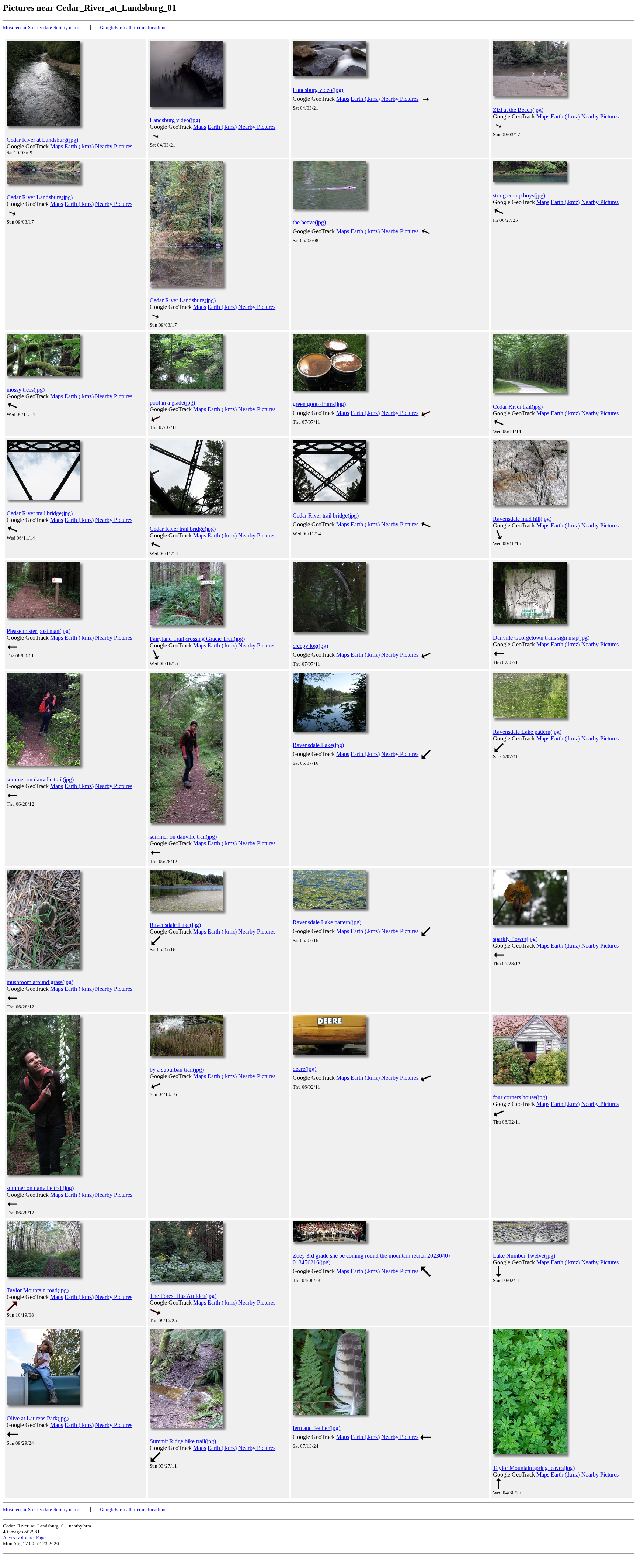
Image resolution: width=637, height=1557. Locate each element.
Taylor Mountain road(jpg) (38, 1290)
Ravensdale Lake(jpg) (318, 745)
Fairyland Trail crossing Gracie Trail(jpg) (197, 639)
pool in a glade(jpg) (172, 402)
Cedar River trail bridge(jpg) (40, 513)
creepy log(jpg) (310, 646)
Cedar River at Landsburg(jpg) (42, 140)
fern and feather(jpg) (316, 1428)
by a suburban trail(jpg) (177, 1069)
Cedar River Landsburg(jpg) (40, 197)
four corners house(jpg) (520, 1097)
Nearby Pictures (113, 146)
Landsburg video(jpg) (175, 120)
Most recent (15, 27)
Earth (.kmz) (79, 146)
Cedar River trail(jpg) (518, 406)
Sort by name (66, 27)
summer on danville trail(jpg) (40, 779)
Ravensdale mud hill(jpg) (522, 519)
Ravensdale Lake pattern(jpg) (527, 732)
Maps (56, 146)
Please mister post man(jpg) (38, 631)
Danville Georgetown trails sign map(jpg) (541, 638)
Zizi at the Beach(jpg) (518, 110)
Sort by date (40, 27)
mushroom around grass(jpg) (40, 982)
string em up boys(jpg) (519, 195)
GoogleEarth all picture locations (133, 27)
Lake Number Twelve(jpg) (524, 1255)
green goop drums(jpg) (319, 404)
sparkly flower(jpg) (515, 939)
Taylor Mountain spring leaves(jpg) (534, 1468)
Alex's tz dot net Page (24, 1537)
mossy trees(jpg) (26, 389)
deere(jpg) (304, 1069)
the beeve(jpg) (309, 222)
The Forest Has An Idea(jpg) (183, 1296)
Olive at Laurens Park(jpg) (38, 1418)
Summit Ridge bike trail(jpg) (183, 1441)
